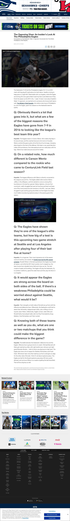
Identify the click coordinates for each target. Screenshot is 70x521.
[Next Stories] (66, 422)
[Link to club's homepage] (3, 14)
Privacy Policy (25, 518)
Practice (29, 474)
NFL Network (18, 478)
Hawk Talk (40, 477)
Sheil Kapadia (29, 103)
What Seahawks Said (7, 485)
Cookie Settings (52, 511)
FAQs (62, 478)
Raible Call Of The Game (19, 471)
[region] (35, 514)
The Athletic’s (21, 103)
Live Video (19, 480)
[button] (35, 68)
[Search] (52, 14)
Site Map (7, 492)
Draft (7, 456)
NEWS (7, 454)
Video (19, 454)
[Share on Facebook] (46, 47)
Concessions (61, 469)
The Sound (19, 458)
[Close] (67, 514)
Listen (40, 454)
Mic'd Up (18, 464)
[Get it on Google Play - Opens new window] (39, 501)
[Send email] (51, 47)
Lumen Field (62, 456)
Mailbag (7, 471)
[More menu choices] (49, 14)
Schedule (51, 454)
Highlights (19, 456)
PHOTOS (29, 454)
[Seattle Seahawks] (35, 507)
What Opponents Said (7, 489)
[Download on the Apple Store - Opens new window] (30, 501)
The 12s (29, 483)
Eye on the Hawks (29, 457)
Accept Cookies (52, 518)
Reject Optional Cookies (52, 514)
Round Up (7, 458)
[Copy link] (54, 47)
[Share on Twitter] (49, 47)
